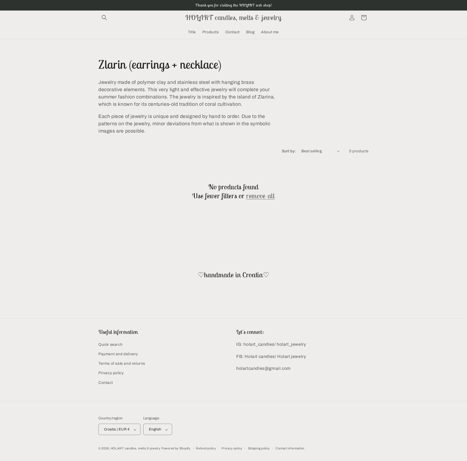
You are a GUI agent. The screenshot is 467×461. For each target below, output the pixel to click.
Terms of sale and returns (121, 364)
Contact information (290, 448)
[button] (104, 18)
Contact (105, 383)
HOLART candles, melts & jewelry (136, 448)
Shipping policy (259, 448)
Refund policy (206, 448)
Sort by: (289, 151)
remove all (260, 195)
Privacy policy (111, 373)
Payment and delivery (118, 354)
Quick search (110, 345)
